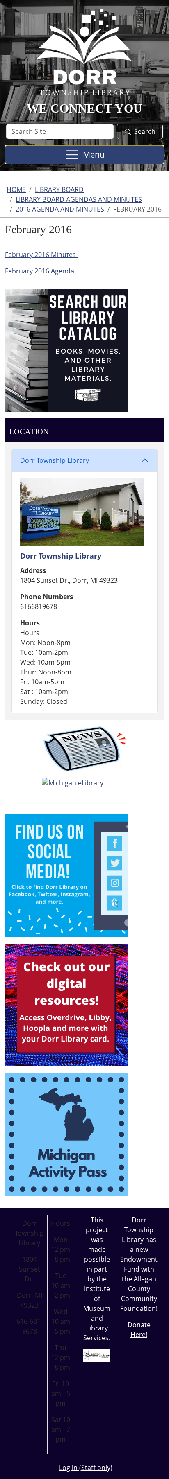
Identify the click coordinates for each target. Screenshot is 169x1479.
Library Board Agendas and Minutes (79, 199)
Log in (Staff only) (85, 1467)
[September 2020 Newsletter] (84, 748)
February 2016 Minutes (41, 254)
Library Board (59, 189)
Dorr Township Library (54, 460)
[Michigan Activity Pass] (66, 1133)
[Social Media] (66, 874)
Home (16, 189)
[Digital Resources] (66, 1004)
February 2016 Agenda (39, 270)
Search (144, 131)
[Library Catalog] (66, 349)
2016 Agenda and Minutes (60, 209)
